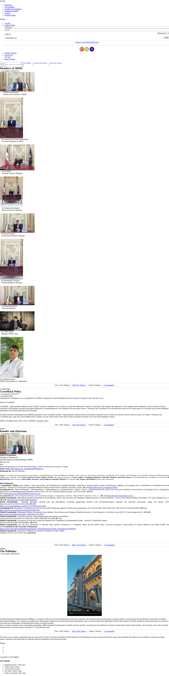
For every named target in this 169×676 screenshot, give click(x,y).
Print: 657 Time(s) (79, 385)
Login (7, 25)
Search (7, 53)
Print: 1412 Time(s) (79, 545)
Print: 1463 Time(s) (79, 631)
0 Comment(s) (109, 385)
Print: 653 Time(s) (79, 425)
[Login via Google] (81, 49)
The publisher (10, 7)
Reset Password (92, 42)
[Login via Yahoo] (92, 49)
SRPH (16, 657)
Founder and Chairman (13, 9)
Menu (7, 59)
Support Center (10, 15)
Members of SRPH (12, 11)
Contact (7, 13)
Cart (6, 55)
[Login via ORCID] (86, 49)
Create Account (80, 42)
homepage (8, 5)
